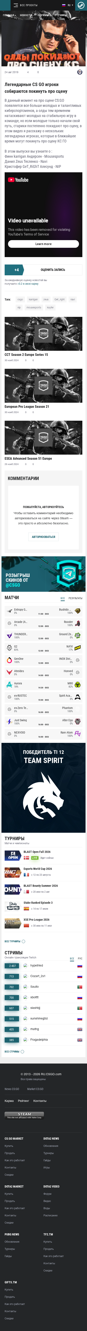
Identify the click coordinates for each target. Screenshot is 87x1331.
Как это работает (15, 1160)
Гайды (47, 1160)
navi (73, 299)
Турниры (61, 15)
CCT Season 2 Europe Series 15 (26, 355)
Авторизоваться (43, 537)
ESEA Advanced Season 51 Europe (28, 459)
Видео (47, 1201)
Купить (9, 1146)
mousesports (34, 307)
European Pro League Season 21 (27, 407)
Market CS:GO (35, 1089)
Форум (47, 1194)
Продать (10, 1153)
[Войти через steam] (81, 5)
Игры (47, 1168)
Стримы (43, 15)
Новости (26, 15)
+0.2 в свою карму (27, 284)
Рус (80, 958)
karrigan (33, 299)
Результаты (75, 598)
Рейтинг (23, 1101)
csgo (20, 299)
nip (19, 307)
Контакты (39, 1101)
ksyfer (50, 307)
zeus (46, 299)
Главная (8, 15)
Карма (9, 1101)
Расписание (50, 1215)
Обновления (51, 1146)
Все (63, 598)
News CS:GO (12, 1089)
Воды (47, 1208)
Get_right (59, 299)
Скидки (9, 1175)
